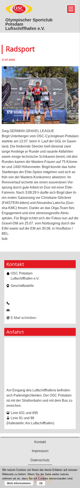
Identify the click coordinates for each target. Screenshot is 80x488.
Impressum (40, 451)
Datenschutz (40, 460)
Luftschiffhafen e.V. (25, 28)
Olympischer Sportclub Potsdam (28, 22)
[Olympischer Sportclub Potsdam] (19, 13)
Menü (71, 9)
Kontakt (40, 442)
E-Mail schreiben (23, 318)
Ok (41, 483)
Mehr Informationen (19, 483)
